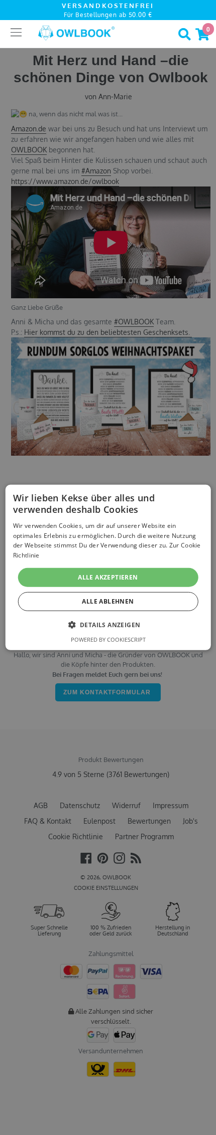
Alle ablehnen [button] (108, 601)
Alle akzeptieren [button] (108, 577)
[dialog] (108, 567)
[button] (108, 625)
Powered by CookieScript (108, 639)
